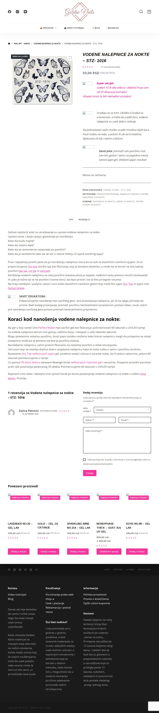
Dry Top (128, 284)
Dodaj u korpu (18, 551)
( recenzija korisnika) (110, 67)
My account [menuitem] (144, 569)
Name (89, 420)
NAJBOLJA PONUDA (129, 194)
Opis (71, 219)
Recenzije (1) (84, 219)
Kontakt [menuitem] (118, 569)
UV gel (32, 271)
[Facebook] (9, 11)
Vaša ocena (87, 410)
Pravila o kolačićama (96, 599)
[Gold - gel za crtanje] (50, 505)
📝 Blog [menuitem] (96, 28)
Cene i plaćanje (55, 603)
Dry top (32, 266)
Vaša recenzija (93, 430)
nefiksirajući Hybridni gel (86, 362)
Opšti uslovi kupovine (96, 603)
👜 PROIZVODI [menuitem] (47, 28)
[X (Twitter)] (14, 570)
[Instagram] (17, 11)
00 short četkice (30, 362)
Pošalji (89, 473)
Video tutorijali (17, 594)
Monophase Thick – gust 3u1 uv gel (109, 527)
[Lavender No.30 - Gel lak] (20, 505)
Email (124, 420)
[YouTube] (25, 11)
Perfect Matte (16, 288)
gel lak (23, 271)
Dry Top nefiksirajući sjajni (38, 353)
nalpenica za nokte (104, 201)
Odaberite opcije (109, 551)
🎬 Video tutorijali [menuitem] (74, 28)
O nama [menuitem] (130, 569)
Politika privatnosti (95, 594)
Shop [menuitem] (106, 569)
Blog (11, 599)
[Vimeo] (36, 570)
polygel (44, 271)
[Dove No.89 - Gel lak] (138, 505)
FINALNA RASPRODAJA (108, 194)
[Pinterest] (25, 570)
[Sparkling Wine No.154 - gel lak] (79, 505)
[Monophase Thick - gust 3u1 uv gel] (109, 505)
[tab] (71, 220)
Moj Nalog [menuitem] (113, 28)
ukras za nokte (125, 201)
